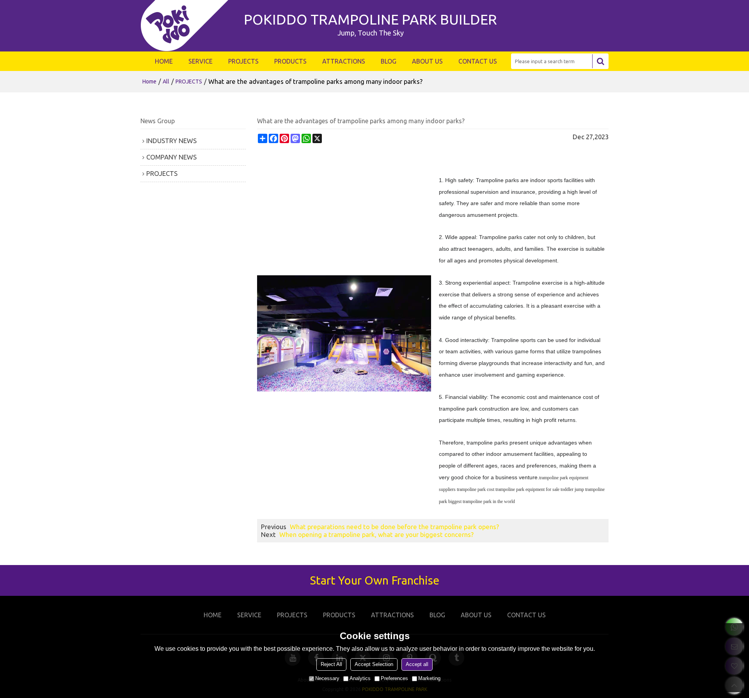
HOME (164, 61)
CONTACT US (477, 61)
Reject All (331, 664)
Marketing (429, 678)
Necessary (327, 678)
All (166, 81)
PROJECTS (243, 61)
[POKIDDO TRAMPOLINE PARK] (188, 25)
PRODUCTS (290, 61)
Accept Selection (374, 664)
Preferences (394, 678)
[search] (600, 61)
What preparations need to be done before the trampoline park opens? (394, 526)
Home (149, 81)
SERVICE (200, 61)
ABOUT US (427, 61)
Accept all (417, 664)
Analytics (360, 678)
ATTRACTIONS (343, 61)
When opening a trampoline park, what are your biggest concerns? (376, 534)
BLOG (388, 61)
